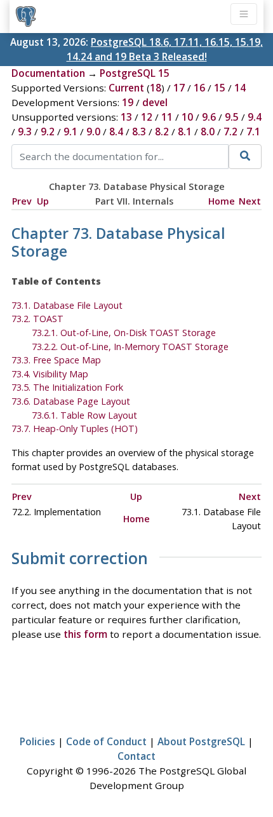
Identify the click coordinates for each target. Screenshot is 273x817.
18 (155, 87)
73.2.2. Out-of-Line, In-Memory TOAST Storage (130, 347)
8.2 (162, 131)
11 (167, 117)
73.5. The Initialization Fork (67, 387)
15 (219, 87)
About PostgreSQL (201, 741)
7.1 (253, 131)
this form (85, 634)
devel (155, 102)
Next (250, 201)
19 (127, 102)
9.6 (209, 117)
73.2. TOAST (37, 319)
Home (221, 201)
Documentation (48, 73)
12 (146, 117)
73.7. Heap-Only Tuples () (74, 428)
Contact (136, 756)
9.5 (232, 117)
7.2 (230, 131)
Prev (22, 201)
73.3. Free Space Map (56, 360)
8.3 (139, 131)
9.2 (48, 131)
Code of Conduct (106, 741)
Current (126, 87)
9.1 (70, 131)
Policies (37, 741)
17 (179, 87)
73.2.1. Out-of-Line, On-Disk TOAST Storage (124, 333)
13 (126, 117)
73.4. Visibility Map (49, 374)
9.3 (25, 131)
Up (43, 201)
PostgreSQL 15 (135, 73)
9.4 (255, 117)
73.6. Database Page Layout (70, 401)
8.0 (208, 131)
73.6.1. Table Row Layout (84, 415)
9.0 (93, 131)
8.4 (116, 131)
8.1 (185, 131)
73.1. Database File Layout (67, 305)
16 (199, 87)
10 (187, 117)
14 (240, 87)
